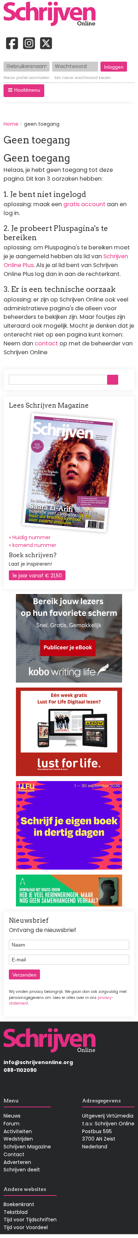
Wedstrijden (18, 1138)
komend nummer (34, 545)
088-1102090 (20, 1070)
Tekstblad (16, 1212)
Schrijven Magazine (27, 1146)
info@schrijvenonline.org (38, 1062)
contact (46, 343)
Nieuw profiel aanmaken (27, 77)
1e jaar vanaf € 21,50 (37, 575)
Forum (11, 1123)
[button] (24, 90)
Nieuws (12, 1115)
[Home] (52, 14)
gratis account (84, 204)
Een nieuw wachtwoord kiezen (82, 77)
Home (11, 124)
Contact (14, 1154)
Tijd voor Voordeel (26, 1227)
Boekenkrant (19, 1204)
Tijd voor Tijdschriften (30, 1219)
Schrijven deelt (22, 1169)
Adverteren (17, 1162)
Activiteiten (18, 1131)
